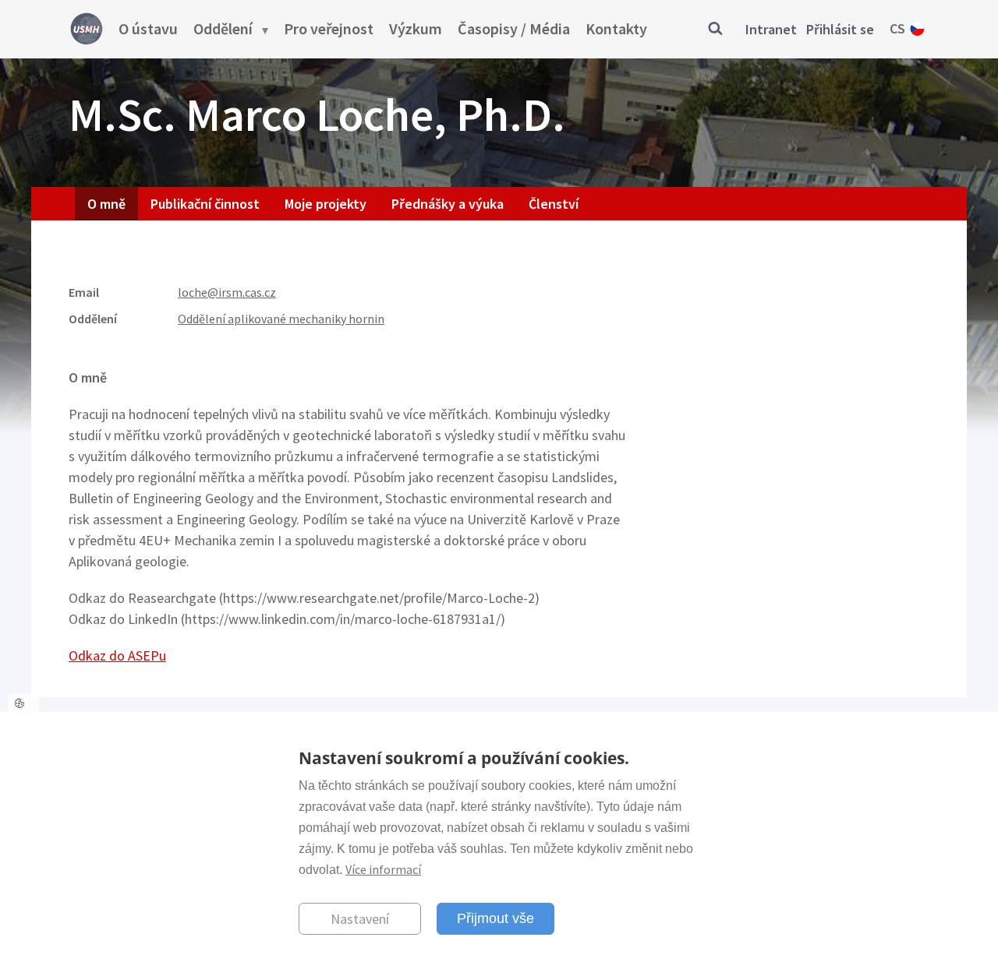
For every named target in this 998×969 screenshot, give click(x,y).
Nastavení (360, 918)
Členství (554, 204)
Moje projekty (325, 204)
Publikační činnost (205, 204)
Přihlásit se (840, 29)
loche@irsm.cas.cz (227, 292)
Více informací (383, 868)
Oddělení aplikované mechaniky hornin (281, 318)
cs (897, 28)
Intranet (771, 29)
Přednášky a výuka (447, 204)
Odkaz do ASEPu (117, 655)
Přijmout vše (495, 917)
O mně (106, 204)
